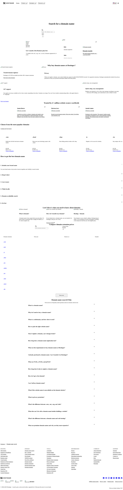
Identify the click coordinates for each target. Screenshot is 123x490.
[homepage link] (8, 3)
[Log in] (118, 3)
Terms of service (118, 481)
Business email (4, 458)
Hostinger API (50, 472)
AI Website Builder (51, 454)
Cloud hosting (4, 460)
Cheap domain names (29, 454)
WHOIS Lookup (28, 458)
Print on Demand (50, 461)
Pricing (17, 3)
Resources (41, 3)
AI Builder (49, 450)
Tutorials (115, 450)
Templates (49, 458)
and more (32, 481)
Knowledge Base (117, 452)
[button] (61, 165)
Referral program (75, 458)
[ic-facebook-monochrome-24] (106, 478)
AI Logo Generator (51, 469)
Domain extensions (29, 463)
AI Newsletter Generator (52, 467)
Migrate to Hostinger (51, 471)
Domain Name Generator (52, 460)
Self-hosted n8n (4, 456)
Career (95, 456)
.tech (5, 247)
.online (5, 268)
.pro (4, 273)
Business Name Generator (52, 465)
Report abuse (116, 458)
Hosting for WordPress (6, 452)
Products (23, 3)
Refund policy (110, 481)
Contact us (115, 456)
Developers (32, 3)
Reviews (73, 452)
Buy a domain (28, 452)
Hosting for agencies (5, 463)
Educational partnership (76, 456)
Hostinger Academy (117, 454)
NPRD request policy (94, 481)
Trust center (74, 465)
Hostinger (3, 444)
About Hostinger (97, 450)
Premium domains (29, 467)
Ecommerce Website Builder (53, 456)
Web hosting (3, 450)
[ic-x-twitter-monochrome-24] (111, 478)
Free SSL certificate (29, 460)
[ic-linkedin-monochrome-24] (103, 478)
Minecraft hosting (4, 465)
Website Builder (50, 452)
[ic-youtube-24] (114, 478)
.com (5, 241)
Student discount (97, 460)
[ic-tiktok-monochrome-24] (119, 478)
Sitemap (73, 467)
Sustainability (97, 461)
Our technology (97, 452)
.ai (4, 252)
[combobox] (75, 228)
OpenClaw (3, 469)
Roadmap (73, 461)
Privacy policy (103, 481)
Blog (95, 458)
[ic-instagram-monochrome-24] (109, 478)
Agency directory (75, 460)
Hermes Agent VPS (5, 467)
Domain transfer (28, 461)
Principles (96, 463)
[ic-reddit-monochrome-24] (116, 478)
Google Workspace (5, 472)
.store (5, 278)
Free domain (27, 456)
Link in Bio (49, 463)
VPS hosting (3, 454)
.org (4, 262)
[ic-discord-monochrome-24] (121, 478)
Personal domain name (30, 465)
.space (5, 283)
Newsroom (96, 454)
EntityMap (73, 469)
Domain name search (29, 450)
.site (4, 289)
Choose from (65, 226)
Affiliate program (75, 454)
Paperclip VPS (4, 471)
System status (74, 463)
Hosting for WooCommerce (7, 461)
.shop (5, 257)
